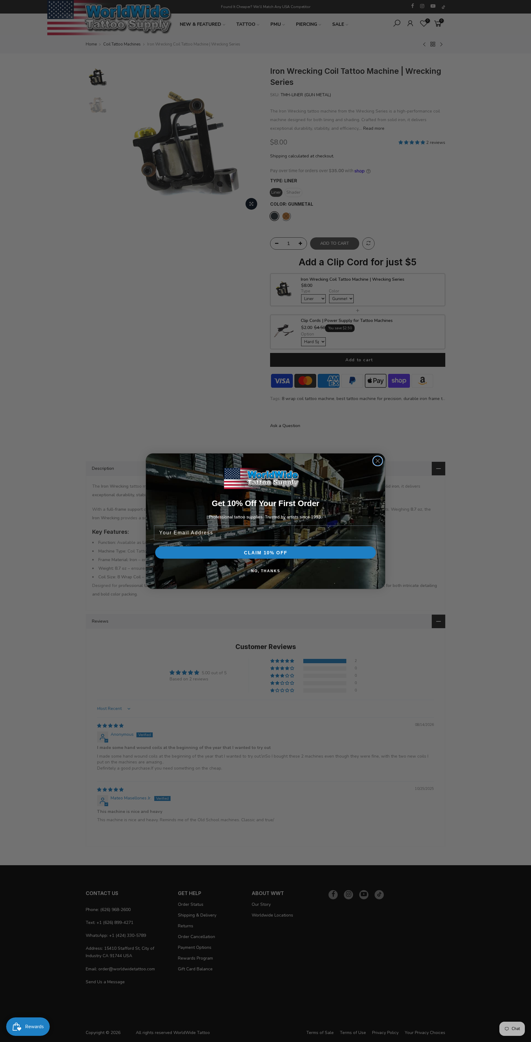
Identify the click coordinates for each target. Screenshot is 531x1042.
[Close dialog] (377, 461)
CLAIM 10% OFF (265, 552)
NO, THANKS (265, 571)
